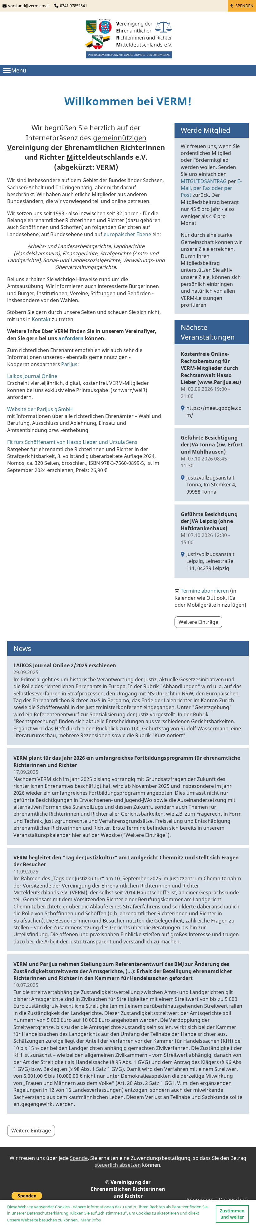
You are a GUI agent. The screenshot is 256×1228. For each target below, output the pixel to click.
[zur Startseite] (128, 39)
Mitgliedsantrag (204, 181)
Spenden (244, 5)
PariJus (69, 364)
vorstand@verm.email (28, 5)
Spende (79, 1158)
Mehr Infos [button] (91, 1220)
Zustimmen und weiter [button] (232, 1214)
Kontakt (41, 319)
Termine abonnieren (205, 590)
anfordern (71, 338)
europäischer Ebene (127, 234)
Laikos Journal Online (32, 376)
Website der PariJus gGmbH (40, 409)
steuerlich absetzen (118, 1164)
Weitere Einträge (198, 622)
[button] (212, 384)
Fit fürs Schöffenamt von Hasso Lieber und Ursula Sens (72, 442)
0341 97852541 (73, 5)
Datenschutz (234, 1199)
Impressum (200, 1199)
